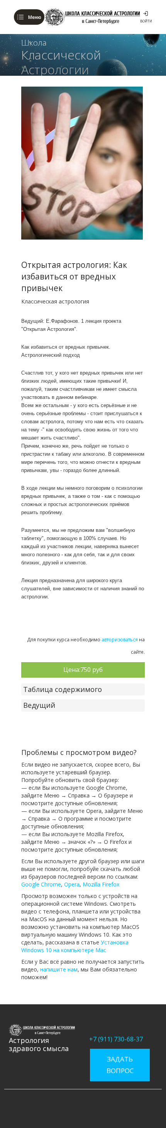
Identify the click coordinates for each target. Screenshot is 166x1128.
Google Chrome (41, 884)
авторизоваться (120, 639)
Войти (146, 21)
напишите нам (59, 969)
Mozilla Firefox (101, 884)
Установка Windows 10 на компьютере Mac (75, 946)
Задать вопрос (120, 1065)
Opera (72, 884)
